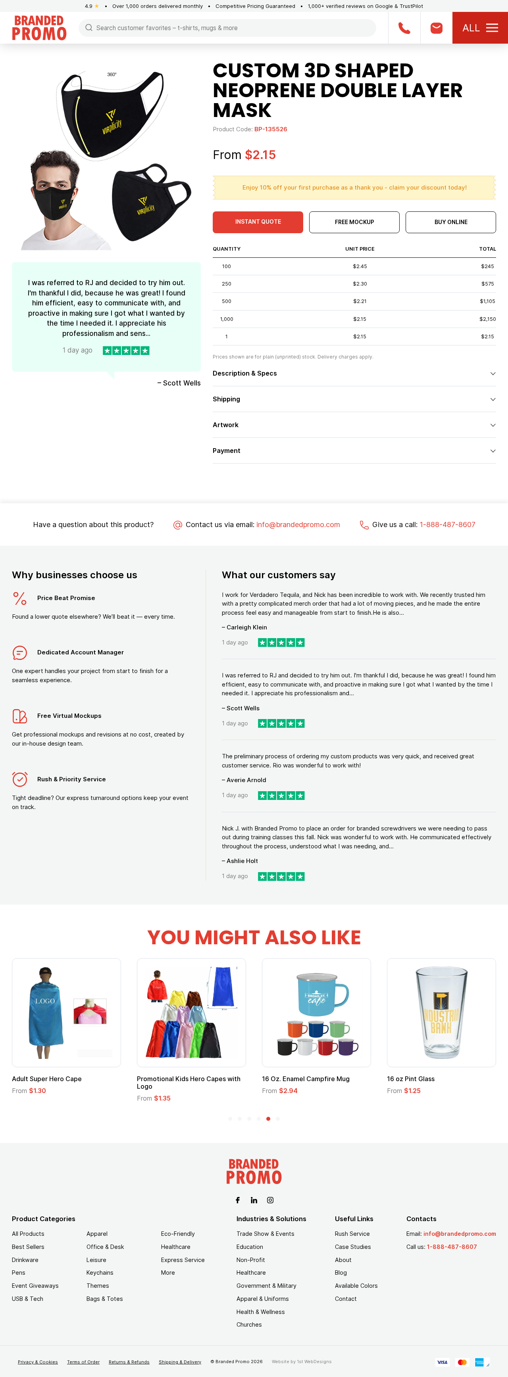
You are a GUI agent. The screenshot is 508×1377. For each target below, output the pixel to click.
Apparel (97, 1233)
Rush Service (352, 1233)
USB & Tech (27, 1298)
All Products (28, 1233)
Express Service (183, 1259)
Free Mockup (354, 222)
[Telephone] (404, 28)
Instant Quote (258, 221)
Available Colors (356, 1285)
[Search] (89, 27)
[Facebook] (238, 1199)
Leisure (96, 1259)
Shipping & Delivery (180, 1362)
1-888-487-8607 (447, 524)
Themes (98, 1285)
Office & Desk (105, 1246)
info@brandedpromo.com (298, 524)
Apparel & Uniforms (263, 1298)
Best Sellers (28, 1246)
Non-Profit (251, 1259)
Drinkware (25, 1259)
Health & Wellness (261, 1311)
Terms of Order (83, 1362)
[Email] (436, 28)
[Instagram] (270, 1199)
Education (250, 1246)
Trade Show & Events (265, 1233)
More (168, 1272)
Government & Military (266, 1285)
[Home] (39, 27)
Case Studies (353, 1246)
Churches (249, 1324)
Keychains (100, 1272)
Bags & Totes (105, 1298)
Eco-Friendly (178, 1233)
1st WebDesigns (314, 1361)
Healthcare (175, 1246)
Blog (341, 1272)
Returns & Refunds (129, 1362)
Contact (346, 1298)
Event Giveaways (35, 1285)
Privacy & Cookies (38, 1362)
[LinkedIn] (254, 1199)
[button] (230, 1119)
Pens (18, 1272)
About (343, 1259)
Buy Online (451, 222)
